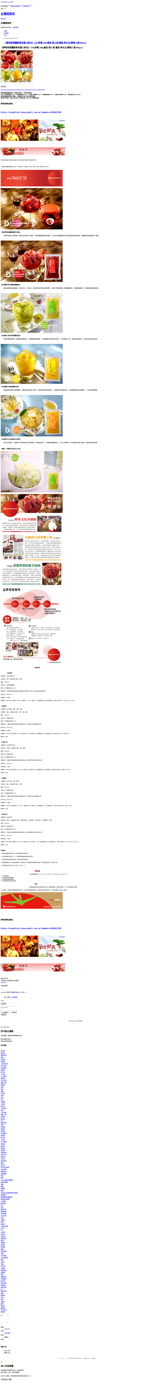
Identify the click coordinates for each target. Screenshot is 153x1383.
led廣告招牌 (4, 1226)
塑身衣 (3, 1306)
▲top (2, 1000)
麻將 (2, 1260)
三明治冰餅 (4, 1063)
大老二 (3, 1262)
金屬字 (3, 1224)
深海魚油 (3, 1161)
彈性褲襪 (3, 1251)
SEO (2, 1205)
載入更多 (3, 1003)
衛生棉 (3, 1281)
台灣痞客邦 (8, 13)
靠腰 (2, 1184)
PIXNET (63, 1358)
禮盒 (2, 1091)
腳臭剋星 (3, 1055)
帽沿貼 (3, 1053)
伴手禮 (3, 1093)
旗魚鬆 (3, 1085)
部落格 (6, 33)
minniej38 (3, 982)
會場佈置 (3, 1213)
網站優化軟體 (5, 1199)
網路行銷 (3, 1287)
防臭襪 (3, 1061)
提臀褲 (3, 1312)
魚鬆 (2, 1087)
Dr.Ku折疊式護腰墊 (7, 1180)
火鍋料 (3, 1104)
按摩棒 (3, 1272)
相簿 (5, 31)
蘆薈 (2, 1293)
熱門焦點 (14, 997)
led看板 (3, 1236)
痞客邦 (13, 992)
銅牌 (2, 1222)
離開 (10, 1379)
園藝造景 (3, 1171)
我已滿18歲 (4, 1379)
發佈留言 (3, 1014)
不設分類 (15, 27)
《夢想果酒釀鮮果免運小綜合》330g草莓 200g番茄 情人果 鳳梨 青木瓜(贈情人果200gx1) (45, 43)
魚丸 (2, 1100)
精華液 (3, 1295)
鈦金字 (3, 1234)
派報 (2, 1218)
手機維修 (3, 1279)
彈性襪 (3, 1247)
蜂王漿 (3, 1156)
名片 (5, 35)
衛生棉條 (3, 1283)
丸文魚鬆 (3, 1255)
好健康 (3, 1150)
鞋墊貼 (3, 1078)
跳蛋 (2, 1274)
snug (2, 1120)
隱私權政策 (86, 1358)
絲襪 (2, 1253)
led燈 (2, 1228)
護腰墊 (3, 1188)
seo (2, 1289)
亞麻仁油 (3, 1154)
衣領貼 (3, 1051)
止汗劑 (3, 1074)
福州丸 (3, 1106)
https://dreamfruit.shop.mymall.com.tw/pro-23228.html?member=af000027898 (23, 89)
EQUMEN (4, 1310)
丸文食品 (3, 1080)
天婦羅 (3, 1102)
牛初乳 (3, 1159)
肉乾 (2, 1097)
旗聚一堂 (3, 1083)
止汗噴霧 (3, 1076)
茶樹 (2, 1297)
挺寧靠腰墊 (4, 1182)
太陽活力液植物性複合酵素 (9, 1193)
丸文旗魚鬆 (4, 1257)
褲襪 (2, 1249)
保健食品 (3, 1152)
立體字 (3, 1220)
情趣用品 (3, 1270)
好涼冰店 (3, 1066)
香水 (2, 1299)
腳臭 (2, 1057)
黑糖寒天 (3, 1195)
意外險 (3, 1165)
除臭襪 (3, 1059)
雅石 (2, 1176)
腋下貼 (3, 1072)
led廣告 (3, 1232)
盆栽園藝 (3, 1173)
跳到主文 (3, 18)
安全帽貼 (3, 1068)
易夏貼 (3, 1070)
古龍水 (3, 1301)
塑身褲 (3, 1308)
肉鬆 (2, 1089)
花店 (2, 1207)
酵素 (2, 1163)
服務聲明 (93, 1358)
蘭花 (2, 1178)
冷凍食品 (3, 1108)
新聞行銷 (3, 1291)
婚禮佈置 (3, 1211)
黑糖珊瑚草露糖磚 (6, 1197)
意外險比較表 (5, 1167)
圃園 (2, 1304)
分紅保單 (3, 1169)
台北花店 (3, 1215)
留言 (17, 992)
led (1, 1230)
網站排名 (3, 1203)
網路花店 (3, 1209)
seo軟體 (3, 1201)
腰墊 (2, 1186)
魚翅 (2, 1110)
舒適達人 (3, 1285)
